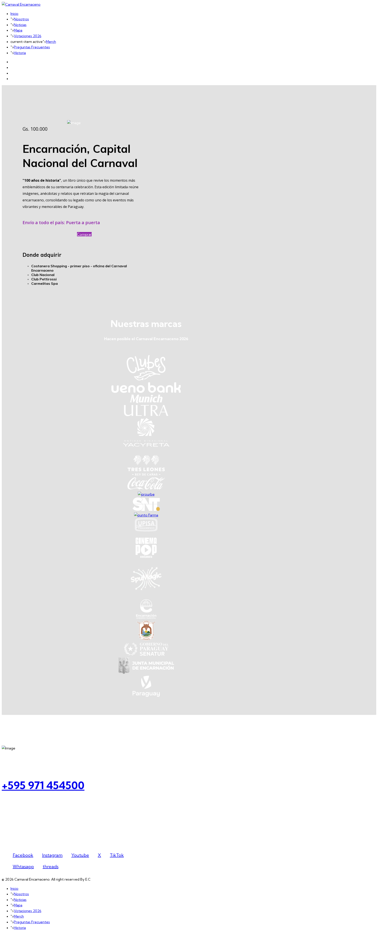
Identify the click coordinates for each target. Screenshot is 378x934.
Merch (51, 41)
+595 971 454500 (43, 785)
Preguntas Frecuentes (32, 47)
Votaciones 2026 (27, 36)
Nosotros (21, 19)
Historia (20, 53)
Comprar (84, 234)
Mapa (18, 30)
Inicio (14, 13)
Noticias (20, 25)
